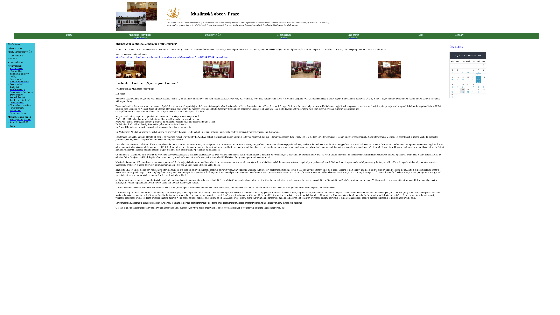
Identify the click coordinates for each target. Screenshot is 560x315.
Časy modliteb (456, 47)
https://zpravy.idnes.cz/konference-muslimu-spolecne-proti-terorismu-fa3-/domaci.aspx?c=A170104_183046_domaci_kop (172, 57)
